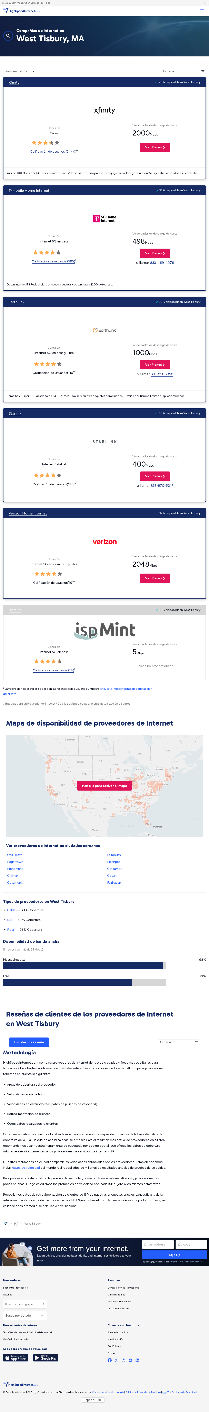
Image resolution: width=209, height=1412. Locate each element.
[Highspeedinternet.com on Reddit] (130, 1361)
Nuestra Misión (115, 1339)
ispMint (15, 610)
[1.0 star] (34, 142)
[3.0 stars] (45, 142)
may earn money (15, 2)
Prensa (111, 1353)
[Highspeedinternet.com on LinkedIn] (137, 1361)
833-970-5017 (162, 485)
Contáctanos (114, 1346)
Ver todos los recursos (119, 1308)
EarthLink (16, 302)
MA (16, 1223)
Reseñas (7, 1294)
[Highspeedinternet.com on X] (117, 1361)
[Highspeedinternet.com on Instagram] (123, 1361)
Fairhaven (114, 882)
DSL (10, 920)
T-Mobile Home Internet (29, 190)
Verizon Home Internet (28, 513)
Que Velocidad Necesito (16, 1339)
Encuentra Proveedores (15, 1287)
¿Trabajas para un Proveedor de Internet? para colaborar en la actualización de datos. (67, 703)
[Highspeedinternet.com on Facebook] (110, 1361)
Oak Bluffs (14, 855)
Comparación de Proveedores (123, 1287)
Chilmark (13, 876)
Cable (11, 910)
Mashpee (114, 862)
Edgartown (15, 862)
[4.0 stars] (51, 142)
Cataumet (114, 869)
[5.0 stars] (57, 142)
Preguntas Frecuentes (119, 1301)
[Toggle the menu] (202, 11)
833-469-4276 (162, 262)
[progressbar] (84, 965)
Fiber (10, 930)
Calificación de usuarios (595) (53, 261)
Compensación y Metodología (108, 1392)
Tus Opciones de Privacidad (182, 1392)
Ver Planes (151, 147)
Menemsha (15, 869)
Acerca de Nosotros (118, 1332)
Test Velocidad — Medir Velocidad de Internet (27, 1332)
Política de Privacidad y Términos (143, 1392)
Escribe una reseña (29, 1042)
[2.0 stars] (40, 142)
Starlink (15, 413)
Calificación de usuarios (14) (53, 670)
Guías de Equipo (116, 1294)
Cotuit (112, 876)
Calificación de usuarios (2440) (53, 151)
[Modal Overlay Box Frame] (104, 1252)
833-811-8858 (162, 374)
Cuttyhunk (14, 882)
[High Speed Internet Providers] (21, 11)
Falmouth (114, 855)
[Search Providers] (42, 1304)
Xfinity (14, 82)
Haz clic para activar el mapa (104, 786)
